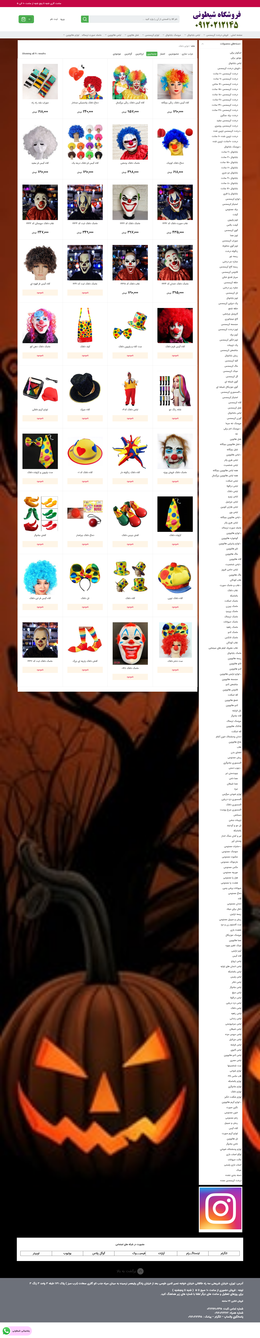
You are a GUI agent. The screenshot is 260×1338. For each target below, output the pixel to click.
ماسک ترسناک (231, 617)
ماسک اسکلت (231, 601)
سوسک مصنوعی (230, 851)
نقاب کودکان (235, 580)
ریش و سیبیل (231, 1123)
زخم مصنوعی (231, 1118)
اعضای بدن (236, 752)
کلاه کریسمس (234, 402)
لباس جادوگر (235, 987)
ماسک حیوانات (231, 622)
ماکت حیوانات (234, 1160)
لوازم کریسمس (152, 35)
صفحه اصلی (236, 35)
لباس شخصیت (231, 465)
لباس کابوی (236, 1050)
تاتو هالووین (235, 663)
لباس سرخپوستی (233, 1024)
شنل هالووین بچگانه (230, 444)
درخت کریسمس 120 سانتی (225, 84)
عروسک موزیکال (233, 935)
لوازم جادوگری (234, 1086)
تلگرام (224, 1253)
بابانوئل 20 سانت (229, 152)
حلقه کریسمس (231, 282)
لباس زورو (233, 496)
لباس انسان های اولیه (231, 966)
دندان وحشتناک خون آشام (228, 737)
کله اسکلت (233, 695)
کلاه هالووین (235, 559)
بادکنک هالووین (233, 726)
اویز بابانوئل (232, 298)
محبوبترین (174, 54)
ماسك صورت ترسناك (92, 35)
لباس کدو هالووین (232, 1055)
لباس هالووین (114, 35)
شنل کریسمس (234, 408)
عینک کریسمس (230, 371)
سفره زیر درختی (230, 288)
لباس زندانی (235, 1018)
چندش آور (236, 841)
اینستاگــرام (193, 1253)
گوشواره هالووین (229, 538)
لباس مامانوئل (234, 413)
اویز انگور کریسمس (228, 340)
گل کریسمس (232, 376)
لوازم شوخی (235, 1071)
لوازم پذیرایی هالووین (229, 543)
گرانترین (128, 54)
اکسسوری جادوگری (232, 763)
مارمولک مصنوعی (229, 862)
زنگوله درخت (231, 251)
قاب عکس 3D (234, 1076)
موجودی (117, 54)
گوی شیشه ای (231, 382)
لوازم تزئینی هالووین (230, 674)
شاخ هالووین (235, 742)
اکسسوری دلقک (233, 805)
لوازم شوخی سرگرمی (231, 794)
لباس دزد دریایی (233, 1003)
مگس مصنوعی (231, 867)
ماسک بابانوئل (234, 653)
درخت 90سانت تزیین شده (225, 141)
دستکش (237, 815)
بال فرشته (236, 711)
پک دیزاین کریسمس (228, 303)
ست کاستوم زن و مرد (231, 925)
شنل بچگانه (232, 449)
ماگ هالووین (231, 554)
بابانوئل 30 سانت (229, 157)
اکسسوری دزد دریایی (231, 799)
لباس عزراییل (232, 502)
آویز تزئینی (236, 951)
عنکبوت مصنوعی (230, 857)
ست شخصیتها (234, 1066)
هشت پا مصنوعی (229, 883)
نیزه (236, 789)
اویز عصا (234, 235)
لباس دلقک (232, 491)
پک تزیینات (232, 345)
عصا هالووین (235, 940)
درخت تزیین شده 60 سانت (225, 136)
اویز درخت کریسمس (228, 329)
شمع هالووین (231, 700)
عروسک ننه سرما (233, 423)
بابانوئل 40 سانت (229, 178)
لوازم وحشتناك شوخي (230, 1149)
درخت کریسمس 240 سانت (225, 105)
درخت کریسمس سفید (227, 120)
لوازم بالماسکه (234, 1081)
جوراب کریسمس (230, 241)
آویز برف (234, 335)
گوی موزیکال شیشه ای (227, 387)
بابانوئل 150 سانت (229, 162)
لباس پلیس (235, 977)
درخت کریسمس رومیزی (226, 126)
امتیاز (162, 54)
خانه (193, 46)
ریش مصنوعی (234, 757)
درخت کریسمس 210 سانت (225, 100)
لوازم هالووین (72, 35)
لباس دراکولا (232, 486)
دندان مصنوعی (234, 904)
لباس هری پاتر (231, 460)
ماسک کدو (233, 632)
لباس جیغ (236, 992)
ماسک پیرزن (232, 606)
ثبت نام (54, 19)
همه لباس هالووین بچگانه (225, 470)
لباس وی (233, 512)
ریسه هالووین (234, 658)
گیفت (235, 214)
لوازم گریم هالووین (231, 1102)
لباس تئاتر (236, 982)
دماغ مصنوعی (234, 893)
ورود (62, 19)
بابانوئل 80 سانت (229, 183)
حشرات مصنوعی (232, 846)
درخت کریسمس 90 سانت (225, 79)
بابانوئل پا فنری (230, 194)
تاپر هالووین (232, 549)
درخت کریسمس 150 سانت (225, 89)
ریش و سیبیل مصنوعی (230, 919)
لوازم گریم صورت (230, 1133)
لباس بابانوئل (193, 35)
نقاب (239, 747)
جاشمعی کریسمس (229, 350)
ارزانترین (139, 54)
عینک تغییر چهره (233, 945)
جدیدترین (152, 54)
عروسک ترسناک (234, 721)
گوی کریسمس (231, 230)
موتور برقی (236, 58)
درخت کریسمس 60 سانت (225, 74)
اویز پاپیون (233, 220)
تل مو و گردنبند (234, 825)
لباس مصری (235, 1060)
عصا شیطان (232, 784)
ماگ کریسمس (231, 366)
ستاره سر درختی (230, 262)
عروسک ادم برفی (232, 429)
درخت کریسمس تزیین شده (226, 131)
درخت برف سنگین (229, 115)
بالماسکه (234, 596)
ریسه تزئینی (235, 914)
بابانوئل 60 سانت (229, 168)
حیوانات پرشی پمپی (232, 888)
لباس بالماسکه (234, 972)
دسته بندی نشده (233, 1175)
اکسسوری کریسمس (230, 392)
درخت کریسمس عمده (230, 1180)
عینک (238, 1170)
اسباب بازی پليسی (232, 1165)
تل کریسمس (232, 293)
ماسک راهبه (232, 627)
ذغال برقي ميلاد (234, 909)
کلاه (239, 898)
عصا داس (233, 778)
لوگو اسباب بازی (233, 1154)
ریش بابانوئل (231, 356)
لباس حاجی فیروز (229, 569)
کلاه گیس (236, 956)
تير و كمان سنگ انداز (231, 836)
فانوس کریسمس (230, 272)
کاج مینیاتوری (231, 319)
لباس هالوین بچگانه (230, 517)
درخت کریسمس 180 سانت (225, 94)
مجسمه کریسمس (229, 324)
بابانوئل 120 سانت (229, 188)
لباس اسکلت (232, 481)
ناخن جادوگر (232, 1144)
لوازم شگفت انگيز (233, 1097)
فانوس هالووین (230, 690)
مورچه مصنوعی (230, 872)
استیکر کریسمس (230, 204)
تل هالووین (232, 1139)
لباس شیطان (235, 1029)
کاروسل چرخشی (230, 314)
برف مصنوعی (231, 209)
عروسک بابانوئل (173, 35)
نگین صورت (232, 1107)
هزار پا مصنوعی (230, 878)
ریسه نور (233, 256)
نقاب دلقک (232, 590)
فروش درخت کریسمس (217, 35)
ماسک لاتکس (231, 637)
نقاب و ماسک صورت (230, 585)
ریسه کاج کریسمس (228, 267)
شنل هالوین (133, 35)
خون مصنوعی (231, 1112)
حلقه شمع (233, 308)
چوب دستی (234, 768)
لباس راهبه (236, 1013)
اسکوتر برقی (235, 53)
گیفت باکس (232, 225)
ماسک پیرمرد (232, 611)
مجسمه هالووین (230, 679)
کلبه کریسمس (231, 361)
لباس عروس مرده (233, 1034)
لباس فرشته (235, 1045)
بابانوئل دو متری (230, 173)
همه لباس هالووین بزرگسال (225, 476)
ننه (236, 434)
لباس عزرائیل (235, 1039)
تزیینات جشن (235, 820)
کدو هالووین (235, 669)
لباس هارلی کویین (229, 507)
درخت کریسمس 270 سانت (225, 110)
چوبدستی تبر (232, 773)
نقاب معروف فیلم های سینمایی (223, 648)
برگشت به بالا (127, 1271)
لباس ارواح (236, 961)
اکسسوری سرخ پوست (230, 810)
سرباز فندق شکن (230, 277)
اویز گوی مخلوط (230, 246)
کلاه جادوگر (236, 716)
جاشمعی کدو (232, 684)
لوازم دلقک (236, 1092)
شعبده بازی (235, 930)
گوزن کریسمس (234, 418)
